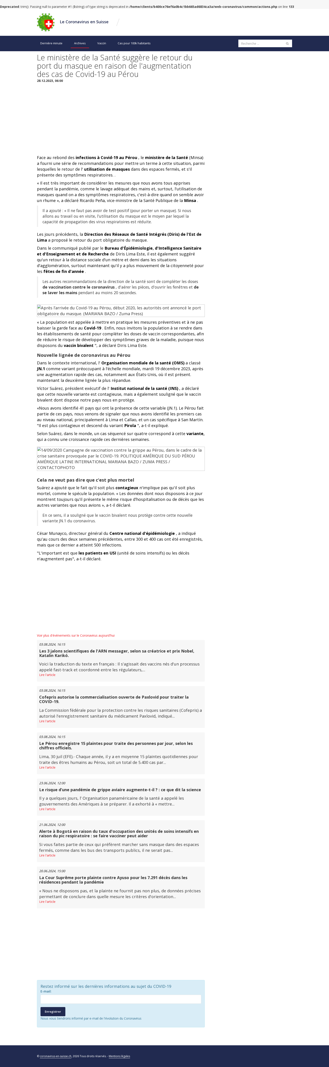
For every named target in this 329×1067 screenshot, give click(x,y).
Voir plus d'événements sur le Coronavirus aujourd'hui (76, 635)
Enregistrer (53, 1012)
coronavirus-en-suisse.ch (55, 1056)
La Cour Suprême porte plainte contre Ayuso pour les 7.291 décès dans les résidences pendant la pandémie (113, 880)
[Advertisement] (121, 118)
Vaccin (101, 43)
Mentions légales (119, 1056)
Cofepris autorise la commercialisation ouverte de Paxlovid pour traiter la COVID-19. (114, 699)
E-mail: (46, 991)
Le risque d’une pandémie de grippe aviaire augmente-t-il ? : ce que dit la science (120, 789)
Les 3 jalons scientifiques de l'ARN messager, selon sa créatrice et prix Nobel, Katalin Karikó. (116, 653)
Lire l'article (47, 675)
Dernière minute (51, 43)
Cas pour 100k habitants (134, 43)
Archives (80, 43)
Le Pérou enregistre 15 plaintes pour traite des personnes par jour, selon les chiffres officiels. (116, 745)
